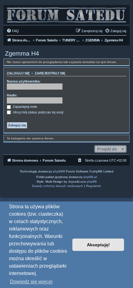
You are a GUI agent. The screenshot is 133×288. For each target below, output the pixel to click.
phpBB (58, 171)
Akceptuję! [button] (98, 244)
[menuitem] (12, 31)
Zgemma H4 (22, 53)
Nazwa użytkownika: (24, 81)
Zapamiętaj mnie (24, 106)
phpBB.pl (90, 177)
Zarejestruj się (50, 73)
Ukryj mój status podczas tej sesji (37, 112)
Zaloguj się (18, 73)
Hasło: (12, 95)
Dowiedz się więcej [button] (31, 281)
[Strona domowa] (66, 13)
